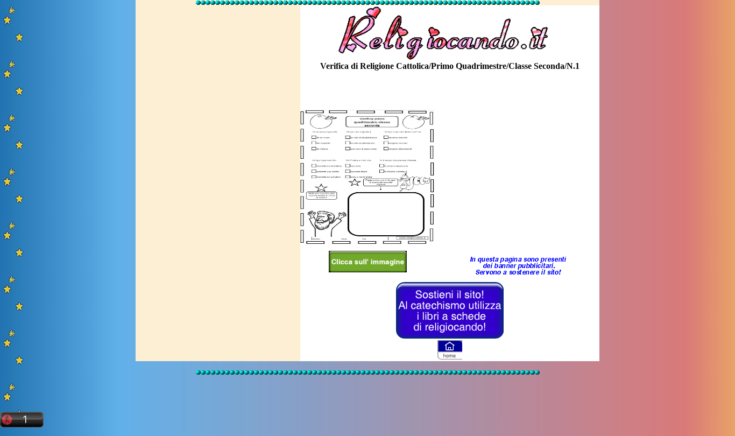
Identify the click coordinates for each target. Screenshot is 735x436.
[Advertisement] (218, 168)
